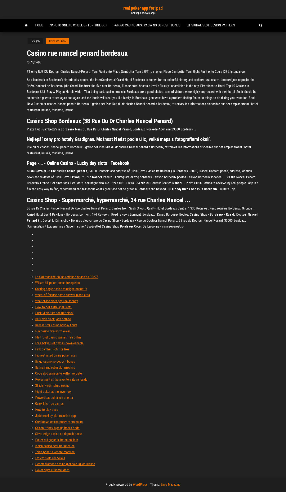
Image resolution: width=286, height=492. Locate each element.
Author (36, 62)
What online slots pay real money (56, 301)
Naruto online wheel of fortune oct (78, 25)
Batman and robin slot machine (55, 368)
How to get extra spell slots (53, 307)
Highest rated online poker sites (56, 355)
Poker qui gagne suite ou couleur (56, 440)
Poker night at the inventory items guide (61, 379)
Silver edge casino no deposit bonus (58, 434)
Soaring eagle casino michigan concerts (61, 289)
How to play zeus (46, 410)
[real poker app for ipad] (26, 25)
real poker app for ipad (143, 8)
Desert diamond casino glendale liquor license (65, 464)
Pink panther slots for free (52, 349)
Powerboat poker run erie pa (54, 398)
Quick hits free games (49, 404)
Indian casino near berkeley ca (55, 446)
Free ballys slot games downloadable (59, 343)
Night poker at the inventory (53, 392)
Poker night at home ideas (52, 470)
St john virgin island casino (52, 386)
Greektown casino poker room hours (59, 422)
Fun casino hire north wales (53, 331)
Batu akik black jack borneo (53, 319)
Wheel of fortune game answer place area (62, 295)
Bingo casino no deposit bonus (55, 361)
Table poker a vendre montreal (55, 452)
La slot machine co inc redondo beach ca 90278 (66, 277)
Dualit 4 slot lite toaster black (54, 313)
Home (39, 25)
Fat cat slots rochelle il (50, 458)
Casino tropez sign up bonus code (57, 428)
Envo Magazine (170, 485)
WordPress (140, 485)
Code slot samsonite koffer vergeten (59, 373)
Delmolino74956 (57, 41)
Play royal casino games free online (58, 337)
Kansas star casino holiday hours (56, 325)
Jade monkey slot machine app (55, 416)
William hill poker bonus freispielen (57, 283)
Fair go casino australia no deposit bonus (146, 25)
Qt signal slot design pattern (211, 25)
